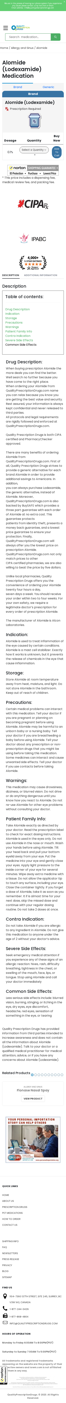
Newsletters (10, 1253)
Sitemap (7, 1277)
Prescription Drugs (14, 1207)
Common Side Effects (20, 345)
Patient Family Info (18, 331)
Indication (12, 314)
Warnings (12, 327)
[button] (3, 1375)
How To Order (11, 1219)
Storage (11, 318)
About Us (8, 1201)
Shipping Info (10, 1241)
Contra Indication (17, 336)
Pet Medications (12, 1213)
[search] (55, 37)
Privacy (7, 1265)
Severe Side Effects (19, 340)
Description (10, 275)
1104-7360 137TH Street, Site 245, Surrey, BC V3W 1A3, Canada (36, 1299)
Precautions (14, 322)
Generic (48, 87)
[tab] (11, 275)
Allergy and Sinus (22, 48)
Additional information (40, 275)
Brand (17, 87)
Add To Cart (56, 152)
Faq (4, 1247)
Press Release (10, 1259)
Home (4, 48)
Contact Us (9, 1225)
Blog (5, 1271)
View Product (33, 1098)
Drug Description (17, 309)
